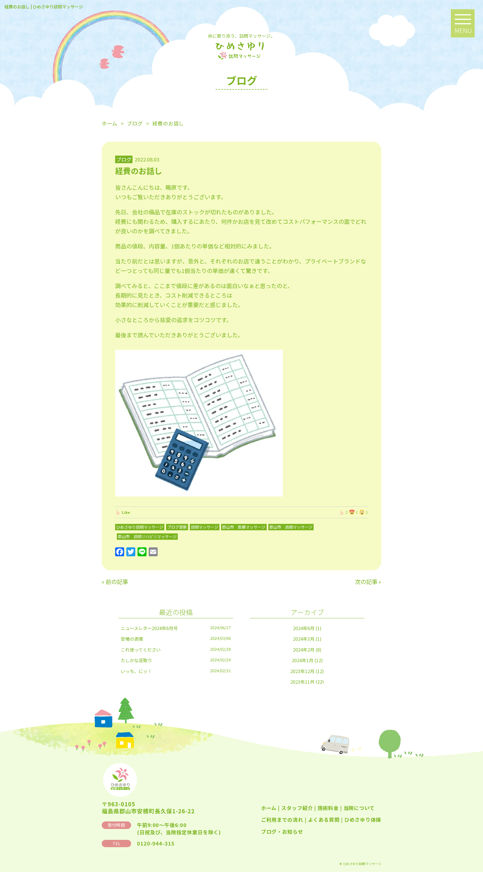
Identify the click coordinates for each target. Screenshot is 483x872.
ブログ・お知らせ (282, 831)
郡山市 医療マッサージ (243, 527)
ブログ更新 (177, 527)
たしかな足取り (136, 660)
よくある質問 (324, 819)
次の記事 (366, 582)
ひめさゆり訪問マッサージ (139, 527)
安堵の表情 (132, 639)
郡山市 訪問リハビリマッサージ (147, 536)
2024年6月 (303, 628)
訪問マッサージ (204, 527)
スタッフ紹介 (297, 807)
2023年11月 (302, 681)
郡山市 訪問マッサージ (290, 527)
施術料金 (328, 807)
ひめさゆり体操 (362, 819)
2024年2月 (303, 649)
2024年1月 (302, 660)
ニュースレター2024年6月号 (149, 628)
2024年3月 (303, 638)
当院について (359, 807)
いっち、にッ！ (136, 671)
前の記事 (117, 582)
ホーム (269, 807)
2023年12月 (302, 671)
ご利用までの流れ (282, 819)
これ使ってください (141, 650)
